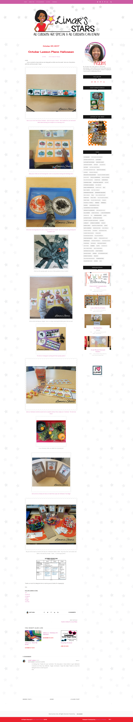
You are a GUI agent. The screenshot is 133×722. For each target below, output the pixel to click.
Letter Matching (97, 217)
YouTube (27, 601)
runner (92, 245)
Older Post (75, 699)
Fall (93, 195)
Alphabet (98, 159)
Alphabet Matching (89, 162)
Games (86, 205)
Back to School (101, 169)
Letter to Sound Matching (91, 220)
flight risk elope (95, 200)
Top (110, 719)
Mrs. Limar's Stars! (38, 719)
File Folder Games (103, 197)
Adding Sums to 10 (89, 159)
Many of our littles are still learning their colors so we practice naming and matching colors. (51, 173)
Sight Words (99, 250)
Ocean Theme (87, 230)
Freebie (97, 202)
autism (86, 167)
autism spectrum (94, 167)
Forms (104, 200)
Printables (87, 240)
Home (25, 1)
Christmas (105, 179)
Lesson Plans (87, 217)
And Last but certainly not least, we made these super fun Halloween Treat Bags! (51, 493)
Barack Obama (93, 172)
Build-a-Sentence (95, 177)
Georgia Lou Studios (101, 719)
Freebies (54, 1)
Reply (77, 660)
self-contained (98, 248)
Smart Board (87, 253)
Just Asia (32, 612)
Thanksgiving (100, 258)
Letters (102, 220)
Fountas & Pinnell (88, 202)
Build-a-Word (105, 177)
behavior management (90, 174)
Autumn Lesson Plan (89, 169)
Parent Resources (89, 233)
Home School (95, 212)
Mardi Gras (87, 225)
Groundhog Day (100, 210)
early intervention (89, 187)
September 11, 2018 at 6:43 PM (36, 661)
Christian (97, 179)
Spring (94, 253)
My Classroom (40, 1)
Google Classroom (89, 210)
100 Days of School (96, 157)
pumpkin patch (106, 240)
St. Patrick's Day (102, 253)
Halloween (87, 212)
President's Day (103, 238)
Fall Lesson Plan (100, 195)
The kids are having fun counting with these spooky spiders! (51, 356)
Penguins (98, 233)
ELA (104, 187)
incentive (86, 215)
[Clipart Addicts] (97, 370)
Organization (102, 230)
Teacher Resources (89, 258)
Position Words (88, 238)
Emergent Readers (100, 192)
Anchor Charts (88, 164)
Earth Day (98, 187)
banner (86, 172)
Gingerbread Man (94, 205)
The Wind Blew (98, 328)
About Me (31, 1)
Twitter (26, 598)
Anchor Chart (100, 162)
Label (104, 215)
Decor (106, 182)
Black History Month (103, 174)
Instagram (27, 596)
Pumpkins (86, 243)
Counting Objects (98, 182)
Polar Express (99, 235)
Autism (48, 1)
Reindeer (93, 243)
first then (86, 200)
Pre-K (95, 238)
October (95, 230)
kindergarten (97, 215)
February (86, 197)
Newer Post (27, 699)
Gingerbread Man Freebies (91, 207)
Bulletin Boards (88, 179)
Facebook (27, 594)
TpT (26, 592)
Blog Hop (86, 177)
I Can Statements (105, 212)
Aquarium (102, 164)
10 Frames (86, 157)
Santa (98, 245)
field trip (93, 197)
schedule (104, 245)
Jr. (91, 215)
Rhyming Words (102, 243)
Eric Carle (87, 195)
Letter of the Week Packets (98, 308)
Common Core (87, 182)
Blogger (27, 600)
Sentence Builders (89, 250)
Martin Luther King (97, 225)
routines (86, 245)
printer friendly (96, 240)
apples (96, 164)
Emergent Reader (88, 192)
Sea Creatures (88, 248)
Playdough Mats (88, 235)
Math (105, 225)
